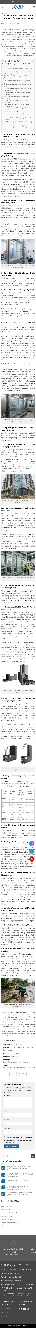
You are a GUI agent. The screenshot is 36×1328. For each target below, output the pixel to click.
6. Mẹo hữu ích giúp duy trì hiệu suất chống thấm (17, 123)
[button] (2, 7)
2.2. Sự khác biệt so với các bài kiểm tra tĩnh (18, 82)
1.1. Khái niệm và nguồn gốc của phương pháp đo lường (18, 69)
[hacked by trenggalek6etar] (18, 7)
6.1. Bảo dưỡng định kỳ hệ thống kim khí (17, 126)
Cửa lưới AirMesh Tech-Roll (9, 1213)
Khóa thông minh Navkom (10, 1223)
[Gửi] (33, 1156)
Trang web (7, 1128)
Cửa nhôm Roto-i (6, 1206)
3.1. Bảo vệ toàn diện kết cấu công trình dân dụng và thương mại (18, 89)
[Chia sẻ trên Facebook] (12, 1074)
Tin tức (4, 13)
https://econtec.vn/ (17, 1044)
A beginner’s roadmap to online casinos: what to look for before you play (19, 1167)
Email (6, 1120)
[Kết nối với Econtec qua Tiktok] (28, 1309)
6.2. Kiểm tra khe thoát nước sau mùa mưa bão (18, 129)
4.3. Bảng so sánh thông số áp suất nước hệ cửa (18, 109)
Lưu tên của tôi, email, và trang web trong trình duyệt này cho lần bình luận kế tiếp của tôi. (18, 1139)
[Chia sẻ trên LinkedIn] (26, 1074)
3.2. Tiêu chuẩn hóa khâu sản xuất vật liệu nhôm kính (17, 93)
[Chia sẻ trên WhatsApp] (9, 1074)
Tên (5, 1111)
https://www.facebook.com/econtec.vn (17, 1062)
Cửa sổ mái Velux (6, 1216)
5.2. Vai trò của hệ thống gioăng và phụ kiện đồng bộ (18, 119)
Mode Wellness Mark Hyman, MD (18, 1180)
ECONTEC (23, 23)
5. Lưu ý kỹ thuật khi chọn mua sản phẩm (16, 112)
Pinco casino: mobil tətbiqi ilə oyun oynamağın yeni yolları (18, 1187)
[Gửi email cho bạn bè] (19, 1074)
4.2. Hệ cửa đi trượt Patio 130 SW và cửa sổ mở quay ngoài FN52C (18, 105)
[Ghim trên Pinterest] (23, 1074)
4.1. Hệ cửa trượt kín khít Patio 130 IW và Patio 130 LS (17, 101)
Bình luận (7, 1095)
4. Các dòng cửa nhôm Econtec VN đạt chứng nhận (15, 97)
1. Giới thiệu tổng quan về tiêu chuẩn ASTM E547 (16, 65)
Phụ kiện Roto (6, 1210)
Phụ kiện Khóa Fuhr (7, 1219)
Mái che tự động (6, 1226)
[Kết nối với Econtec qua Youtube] (24, 1309)
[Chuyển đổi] (33, 1210)
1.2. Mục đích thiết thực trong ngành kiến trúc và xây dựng (18, 73)
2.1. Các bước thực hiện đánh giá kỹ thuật (17, 80)
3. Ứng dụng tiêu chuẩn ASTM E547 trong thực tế (16, 85)
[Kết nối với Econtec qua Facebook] (20, 1309)
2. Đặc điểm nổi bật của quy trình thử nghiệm (15, 77)
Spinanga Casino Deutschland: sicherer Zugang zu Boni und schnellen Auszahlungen (19, 1193)
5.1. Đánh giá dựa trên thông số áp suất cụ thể (17, 115)
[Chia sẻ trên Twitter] (16, 1074)
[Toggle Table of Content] (31, 61)
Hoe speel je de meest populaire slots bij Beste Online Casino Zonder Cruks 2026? (20, 1174)
